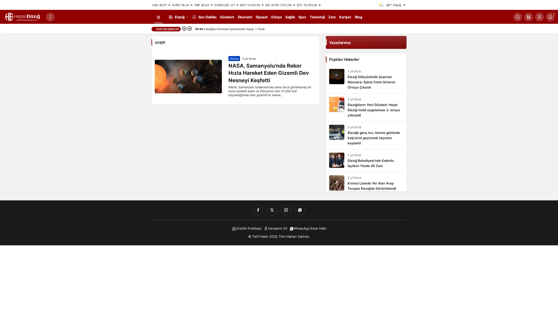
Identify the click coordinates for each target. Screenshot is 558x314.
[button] (528, 17)
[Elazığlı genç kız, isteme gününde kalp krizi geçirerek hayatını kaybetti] (366, 135)
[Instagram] (286, 210)
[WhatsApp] (300, 210)
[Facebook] (258, 210)
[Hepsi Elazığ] (23, 16)
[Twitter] (272, 210)
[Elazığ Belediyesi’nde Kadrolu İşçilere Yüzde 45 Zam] (366, 160)
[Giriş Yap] (539, 17)
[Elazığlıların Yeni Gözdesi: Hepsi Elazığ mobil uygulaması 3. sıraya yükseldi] (366, 107)
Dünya (234, 58)
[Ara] (517, 17)
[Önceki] (184, 29)
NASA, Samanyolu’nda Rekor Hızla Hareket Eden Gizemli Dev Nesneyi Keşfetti (268, 73)
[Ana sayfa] (158, 17)
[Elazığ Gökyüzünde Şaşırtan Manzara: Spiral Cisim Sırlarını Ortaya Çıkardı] (366, 79)
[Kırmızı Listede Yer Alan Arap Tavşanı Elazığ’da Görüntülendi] (366, 181)
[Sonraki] (189, 29)
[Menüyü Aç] (50, 17)
